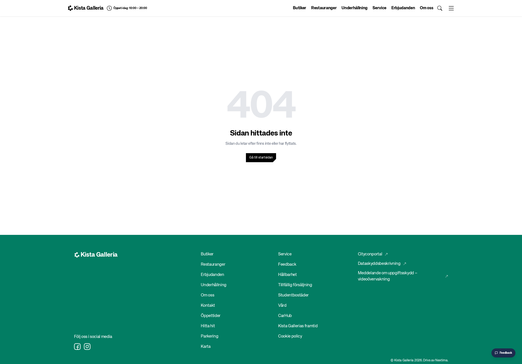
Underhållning (355, 8)
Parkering (209, 336)
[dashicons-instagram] (87, 346)
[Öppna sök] (439, 8)
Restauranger (324, 8)
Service (379, 8)
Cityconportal (370, 254)
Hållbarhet (287, 275)
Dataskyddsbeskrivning (379, 264)
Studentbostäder (293, 295)
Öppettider (210, 316)
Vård (282, 305)
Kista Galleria (89, 8)
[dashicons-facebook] (77, 346)
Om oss (426, 8)
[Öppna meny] (451, 8)
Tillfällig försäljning (295, 285)
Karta (205, 346)
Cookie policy (290, 336)
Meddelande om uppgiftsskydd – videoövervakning (387, 276)
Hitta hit (208, 326)
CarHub (285, 316)
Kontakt (208, 305)
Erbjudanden (403, 8)
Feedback (287, 264)
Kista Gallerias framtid (298, 326)
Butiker (299, 8)
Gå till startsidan (261, 157)
